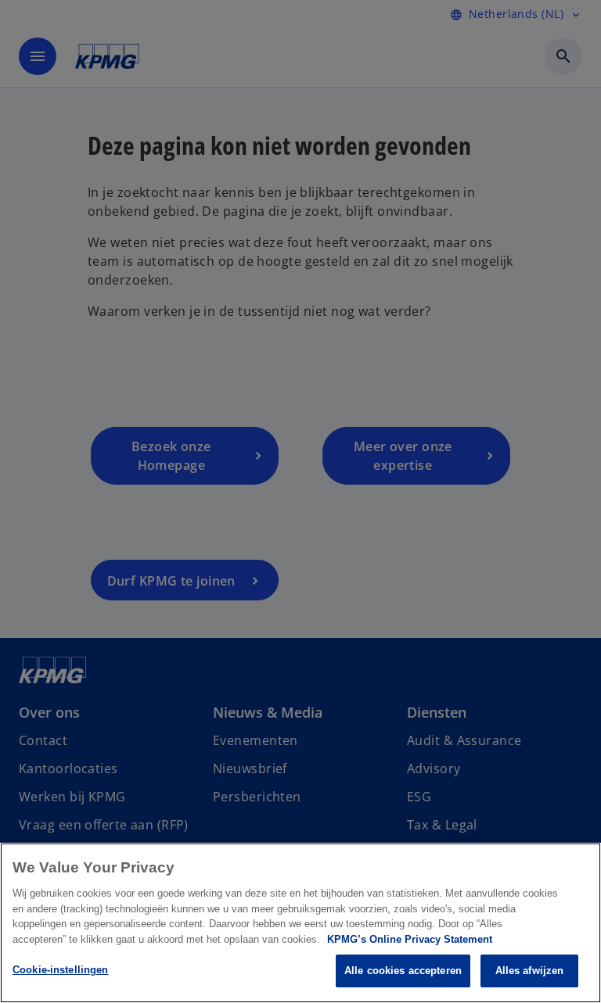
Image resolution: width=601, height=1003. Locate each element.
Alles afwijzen (529, 970)
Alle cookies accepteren (403, 970)
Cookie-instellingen (60, 970)
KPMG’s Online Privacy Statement (409, 939)
